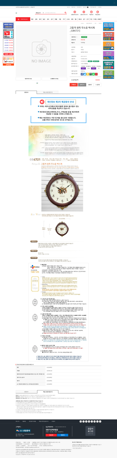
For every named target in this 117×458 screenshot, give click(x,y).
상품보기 (90, 61)
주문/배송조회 (93, 7)
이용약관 (24, 421)
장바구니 (85, 7)
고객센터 (99, 7)
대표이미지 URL (28, 78)
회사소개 (17, 421)
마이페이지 (79, 7)
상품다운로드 (96, 61)
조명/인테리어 (89, 23)
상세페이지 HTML (54, 78)
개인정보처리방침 (32, 421)
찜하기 (90, 84)
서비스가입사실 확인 (77, 448)
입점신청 (51, 435)
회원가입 (73, 7)
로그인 (68, 7)
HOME (82, 23)
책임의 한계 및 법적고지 (43, 421)
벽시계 (100, 23)
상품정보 (26, 92)
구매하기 (73, 84)
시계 (95, 23)
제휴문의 (63, 435)
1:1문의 (98, 84)
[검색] (65, 12)
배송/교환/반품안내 (47, 92)
